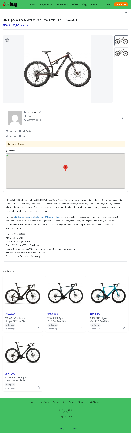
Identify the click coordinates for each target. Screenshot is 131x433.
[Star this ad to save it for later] (7, 40)
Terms (71, 402)
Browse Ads (62, 4)
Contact (56, 402)
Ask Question (27, 131)
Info (93, 4)
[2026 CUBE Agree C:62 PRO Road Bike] (108, 303)
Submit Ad (121, 4)
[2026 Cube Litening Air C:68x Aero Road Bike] (23, 363)
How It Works (44, 402)
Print (25, 136)
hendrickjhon (32, 112)
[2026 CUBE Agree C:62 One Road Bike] (65, 303)
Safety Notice (17, 143)
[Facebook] (62, 410)
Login (108, 4)
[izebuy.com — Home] (10, 4)
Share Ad (12, 136)
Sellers (74, 4)
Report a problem (66, 417)
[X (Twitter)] (69, 410)
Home (32, 4)
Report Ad (13, 131)
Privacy (80, 402)
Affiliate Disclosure (93, 402)
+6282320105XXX (34, 120)
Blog (84, 4)
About (33, 402)
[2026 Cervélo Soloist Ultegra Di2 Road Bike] (23, 303)
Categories (43, 4)
